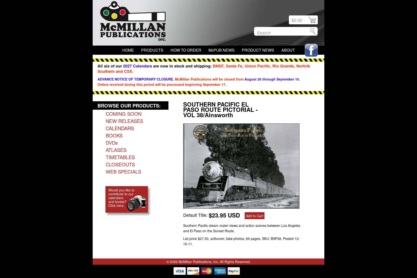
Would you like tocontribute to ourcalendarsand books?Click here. (121, 198)
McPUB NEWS (221, 50)
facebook (311, 50)
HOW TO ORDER (186, 50)
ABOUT (288, 50)
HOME (128, 50)
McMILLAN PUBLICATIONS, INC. (133, 22)
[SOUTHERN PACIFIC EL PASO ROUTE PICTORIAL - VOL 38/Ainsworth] (241, 206)
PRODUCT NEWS (258, 50)
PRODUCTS (152, 50)
